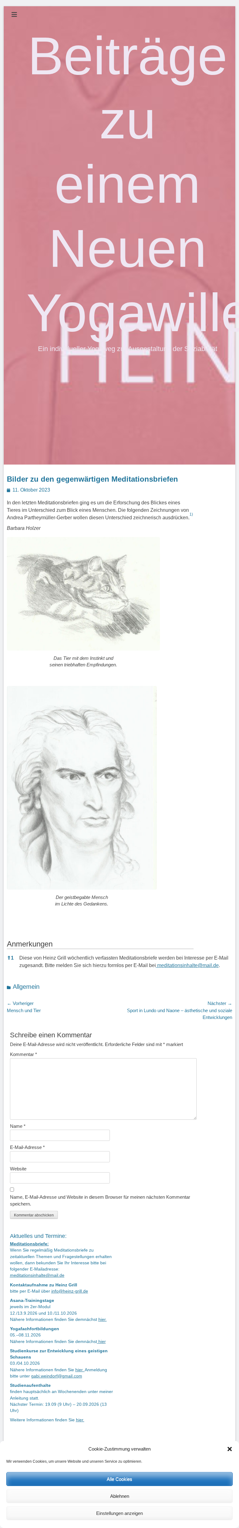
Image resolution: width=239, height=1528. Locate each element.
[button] (230, 1449)
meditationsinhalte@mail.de (187, 965)
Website (18, 1168)
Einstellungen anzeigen (119, 1513)
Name (18, 1126)
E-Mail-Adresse (27, 1147)
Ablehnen (119, 1496)
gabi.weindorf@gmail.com (56, 1376)
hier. (102, 1319)
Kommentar (23, 1054)
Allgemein (26, 986)
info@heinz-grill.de (69, 1291)
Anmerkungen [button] (30, 944)
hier (101, 1341)
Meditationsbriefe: (29, 1244)
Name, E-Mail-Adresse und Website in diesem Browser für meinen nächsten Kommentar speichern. (100, 1200)
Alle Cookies (119, 1479)
